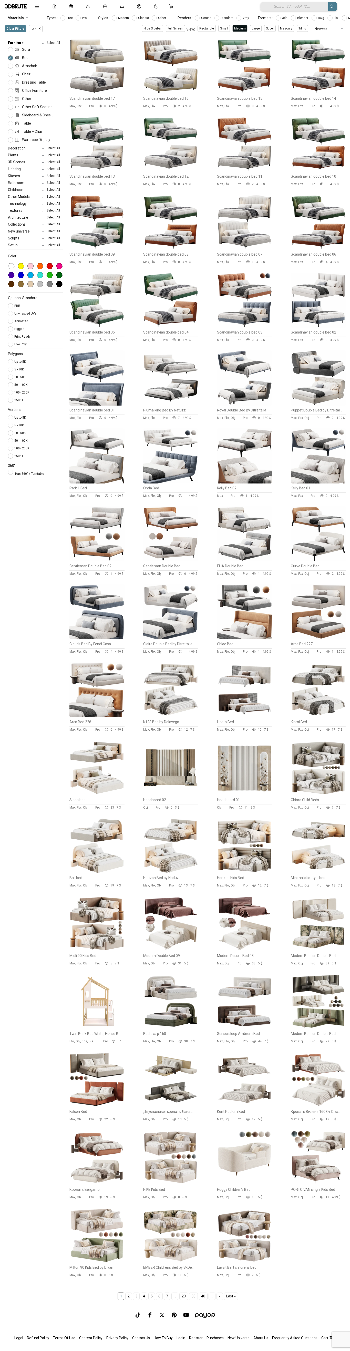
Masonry (286, 28)
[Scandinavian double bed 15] (244, 92)
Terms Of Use (64, 1338)
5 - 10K (19, 369)
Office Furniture (34, 90)
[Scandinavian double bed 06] (318, 248)
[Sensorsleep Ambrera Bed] (244, 1028)
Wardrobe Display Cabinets (37, 140)
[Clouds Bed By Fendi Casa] (97, 638)
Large (256, 28)
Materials (15, 18)
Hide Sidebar (152, 28)
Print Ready (22, 336)
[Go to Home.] (16, 6)
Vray (246, 18)
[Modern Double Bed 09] (170, 950)
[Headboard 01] (244, 794)
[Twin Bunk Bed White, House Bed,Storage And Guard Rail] (97, 1028)
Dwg (321, 18)
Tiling (302, 28)
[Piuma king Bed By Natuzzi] (170, 404)
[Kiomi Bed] (318, 716)
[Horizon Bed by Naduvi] (170, 872)
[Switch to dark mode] (151, 6)
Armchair (29, 66)
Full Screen (175, 28)
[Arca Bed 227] (318, 638)
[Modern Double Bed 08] (244, 950)
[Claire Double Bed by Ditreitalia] (170, 638)
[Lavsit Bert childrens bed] (244, 1261)
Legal (18, 1338)
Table (26, 123)
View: (190, 29)
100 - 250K (21, 392)
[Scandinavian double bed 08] (170, 248)
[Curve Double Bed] (318, 560)
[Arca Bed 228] (97, 716)
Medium (240, 28)
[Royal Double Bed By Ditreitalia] (244, 404)
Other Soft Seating (37, 107)
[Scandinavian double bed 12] (170, 170)
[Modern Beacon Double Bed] (318, 950)
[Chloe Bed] (244, 638)
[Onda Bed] (170, 482)
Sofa (25, 49)
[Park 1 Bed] (97, 482)
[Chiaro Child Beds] (318, 794)
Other (162, 18)
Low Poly (20, 344)
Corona (206, 18)
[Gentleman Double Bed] (170, 560)
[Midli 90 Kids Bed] (97, 950)
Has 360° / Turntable (29, 474)
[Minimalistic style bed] (318, 872)
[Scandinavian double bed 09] (97, 248)
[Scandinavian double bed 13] (97, 170)
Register (196, 1338)
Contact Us (141, 1338)
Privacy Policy (117, 1338)
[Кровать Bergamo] (97, 1184)
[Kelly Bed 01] (318, 482)
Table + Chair (32, 131)
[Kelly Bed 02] (244, 482)
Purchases (215, 1338)
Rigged (19, 329)
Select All (53, 43)
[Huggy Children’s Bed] (244, 1184)
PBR (17, 306)
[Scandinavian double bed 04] (170, 326)
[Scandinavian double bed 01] (97, 404)
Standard (227, 18)
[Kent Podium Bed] (244, 1106)
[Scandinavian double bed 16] (170, 92)
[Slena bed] (97, 794)
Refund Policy (38, 1338)
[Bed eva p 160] (170, 1028)
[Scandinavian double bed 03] (244, 326)
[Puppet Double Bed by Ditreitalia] (318, 404)
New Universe (239, 1338)
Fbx (336, 18)
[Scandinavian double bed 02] (318, 326)
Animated (21, 321)
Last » (231, 1296)
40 (203, 1296)
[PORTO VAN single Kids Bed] (318, 1184)
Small (224, 28)
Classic (144, 18)
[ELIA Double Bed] (244, 560)
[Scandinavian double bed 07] (244, 248)
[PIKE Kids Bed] (170, 1184)
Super (270, 28)
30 (193, 1296)
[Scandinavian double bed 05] (97, 326)
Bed (24, 58)
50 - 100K (20, 385)
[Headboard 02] (170, 794)
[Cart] (172, 6)
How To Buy (163, 1338)
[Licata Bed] (244, 716)
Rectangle (206, 28)
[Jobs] (106, 6)
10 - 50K (20, 377)
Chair (25, 74)
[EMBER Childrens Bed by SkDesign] (170, 1261)
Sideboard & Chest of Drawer (37, 115)
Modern (124, 18)
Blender (303, 18)
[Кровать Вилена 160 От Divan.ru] (318, 1106)
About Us (260, 1338)
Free (70, 18)
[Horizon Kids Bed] (244, 872)
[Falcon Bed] (97, 1106)
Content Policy (90, 1338)
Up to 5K (20, 362)
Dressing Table (33, 82)
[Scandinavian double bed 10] (318, 170)
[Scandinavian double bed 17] (97, 92)
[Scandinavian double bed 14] (318, 92)
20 (184, 1296)
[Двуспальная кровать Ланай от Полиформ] (170, 1106)
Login (181, 1338)
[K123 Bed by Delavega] (170, 716)
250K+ (18, 400)
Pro (84, 18)
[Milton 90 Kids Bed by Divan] (97, 1261)
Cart (325, 1338)
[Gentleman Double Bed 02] (97, 560)
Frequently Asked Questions (294, 1338)
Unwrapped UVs (25, 313)
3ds (285, 18)
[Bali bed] (97, 872)
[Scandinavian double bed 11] (244, 170)
